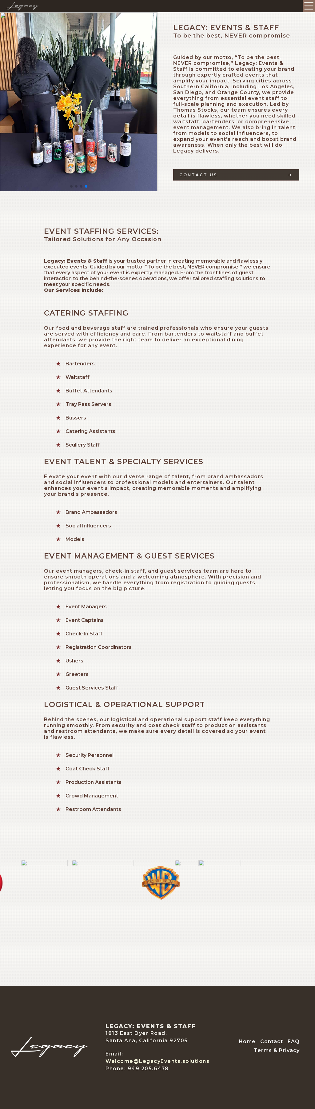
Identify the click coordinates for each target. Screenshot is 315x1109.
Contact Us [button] (198, 175)
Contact (271, 1041)
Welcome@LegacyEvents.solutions (157, 1061)
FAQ (294, 1041)
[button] (71, 186)
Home (247, 1041)
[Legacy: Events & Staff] (49, 1056)
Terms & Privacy (277, 1050)
